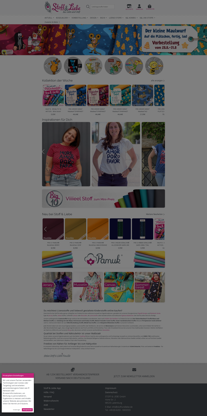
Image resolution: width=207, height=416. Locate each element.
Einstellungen (16, 409)
